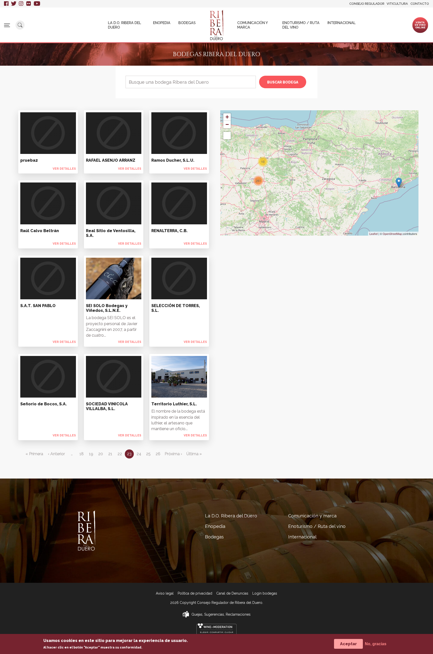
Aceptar (348, 643)
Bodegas (187, 23)
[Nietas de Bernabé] (399, 182)
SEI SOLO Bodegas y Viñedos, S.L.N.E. (107, 308)
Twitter (13, 3)
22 (120, 453)
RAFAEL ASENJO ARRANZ (110, 160)
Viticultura (397, 4)
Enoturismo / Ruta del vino (300, 25)
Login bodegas (264, 593)
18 (81, 453)
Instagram (21, 3)
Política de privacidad (195, 593)
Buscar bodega (282, 82)
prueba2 (29, 160)
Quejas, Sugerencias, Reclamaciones (221, 614)
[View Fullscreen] (227, 135)
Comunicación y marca (252, 25)
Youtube (37, 3)
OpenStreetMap (392, 234)
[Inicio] (216, 25)
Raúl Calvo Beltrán (39, 230)
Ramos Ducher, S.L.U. (172, 160)
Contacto (419, 4)
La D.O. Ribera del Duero (124, 25)
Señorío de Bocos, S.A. (43, 404)
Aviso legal (165, 593)
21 (110, 453)
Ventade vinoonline (420, 24)
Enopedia (161, 23)
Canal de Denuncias (232, 593)
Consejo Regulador (366, 4)
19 (91, 453)
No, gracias (375, 644)
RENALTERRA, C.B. (169, 230)
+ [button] (227, 117)
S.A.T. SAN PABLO (38, 305)
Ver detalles (64, 168)
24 (139, 453)
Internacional (342, 23)
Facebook (6, 3)
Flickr (28, 3)
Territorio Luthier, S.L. (174, 404)
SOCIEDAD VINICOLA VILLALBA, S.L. (107, 406)
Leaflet (373, 234)
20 (100, 453)
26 (158, 453)
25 (148, 453)
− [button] (227, 124)
